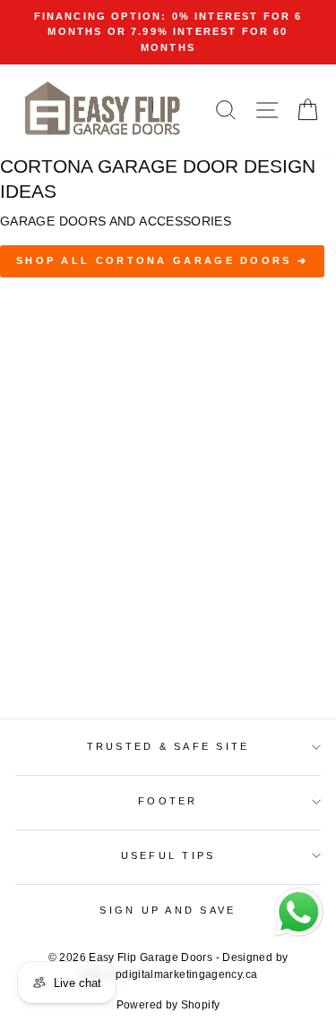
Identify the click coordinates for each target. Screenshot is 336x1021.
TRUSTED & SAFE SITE (168, 746)
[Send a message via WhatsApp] (299, 912)
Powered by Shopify (168, 1005)
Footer (168, 801)
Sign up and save (167, 910)
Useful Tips (168, 855)
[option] (168, 32)
